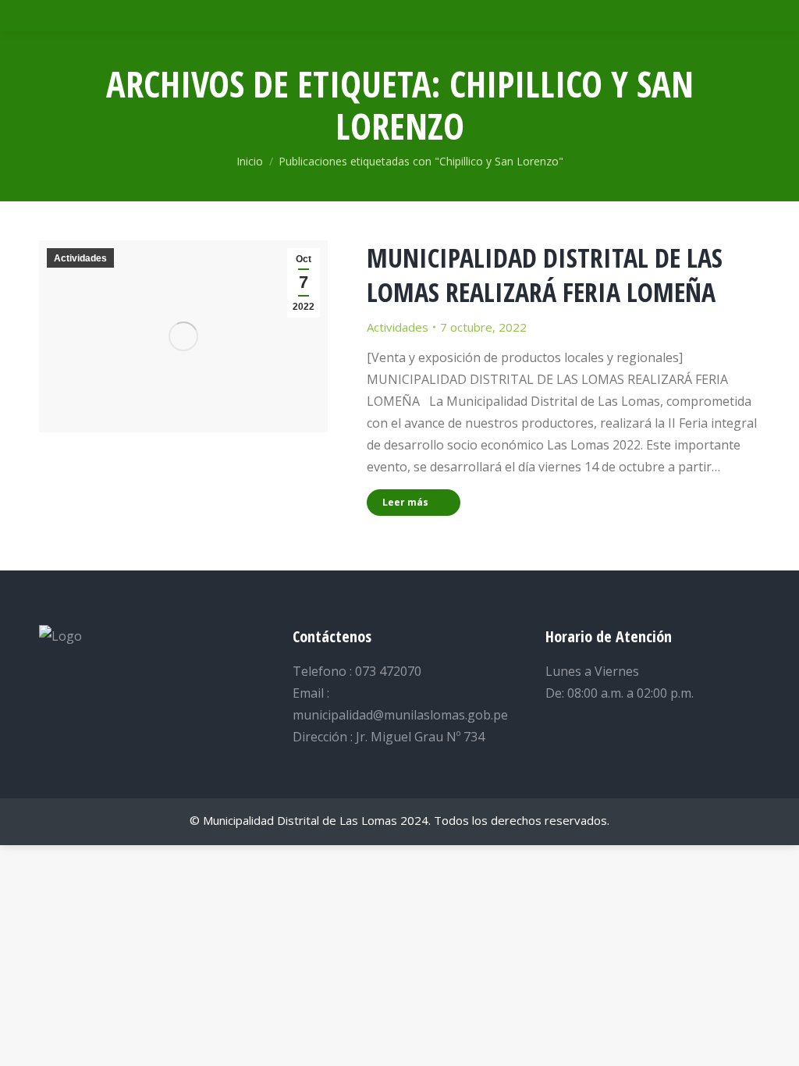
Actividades (80, 258)
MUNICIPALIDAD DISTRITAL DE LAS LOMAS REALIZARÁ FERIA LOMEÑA (545, 275)
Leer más (405, 502)
